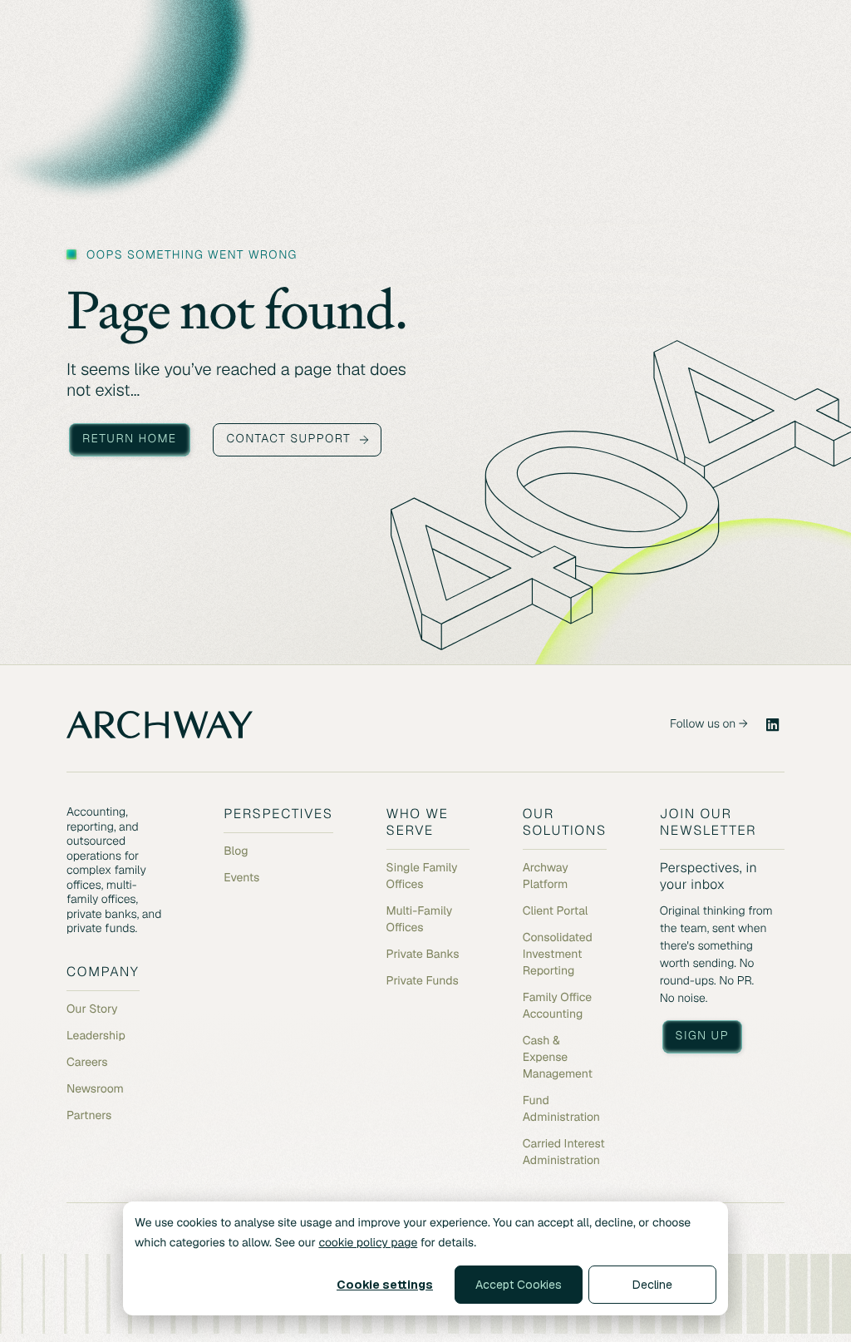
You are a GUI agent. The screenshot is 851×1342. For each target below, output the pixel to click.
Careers (87, 1062)
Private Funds (422, 981)
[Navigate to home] (159, 724)
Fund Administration (561, 1109)
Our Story (91, 1009)
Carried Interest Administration (564, 1152)
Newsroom (95, 1089)
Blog (236, 851)
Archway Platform (545, 876)
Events (241, 878)
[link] (773, 725)
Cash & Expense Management (558, 1058)
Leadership (95, 1036)
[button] (129, 440)
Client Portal (555, 911)
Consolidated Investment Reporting (558, 954)
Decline (652, 1284)
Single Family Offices (422, 876)
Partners (88, 1115)
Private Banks (423, 954)
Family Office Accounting (557, 1006)
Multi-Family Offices (419, 919)
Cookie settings (385, 1284)
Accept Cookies (518, 1284)
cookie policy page (367, 1243)
